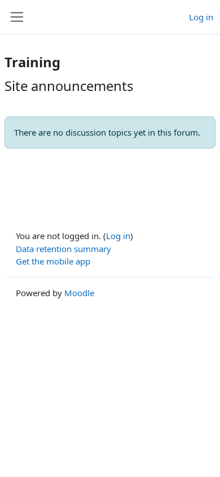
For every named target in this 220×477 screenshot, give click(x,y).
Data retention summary (63, 248)
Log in (201, 17)
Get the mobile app (53, 261)
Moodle (79, 292)
